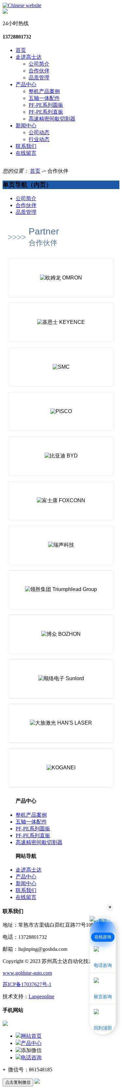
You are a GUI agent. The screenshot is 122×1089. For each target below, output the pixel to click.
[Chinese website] (22, 5)
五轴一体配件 (44, 98)
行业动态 (39, 139)
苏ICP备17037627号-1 (27, 984)
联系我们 (26, 146)
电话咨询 (31, 1057)
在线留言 (26, 153)
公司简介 (39, 64)
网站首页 (31, 1036)
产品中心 (26, 84)
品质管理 (39, 77)
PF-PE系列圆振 (46, 105)
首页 (21, 50)
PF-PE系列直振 (46, 112)
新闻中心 (26, 125)
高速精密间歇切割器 (52, 118)
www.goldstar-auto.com (27, 973)
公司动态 (39, 132)
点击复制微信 (18, 1082)
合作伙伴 (39, 70)
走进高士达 (29, 57)
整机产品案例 (44, 91)
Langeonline (41, 996)
